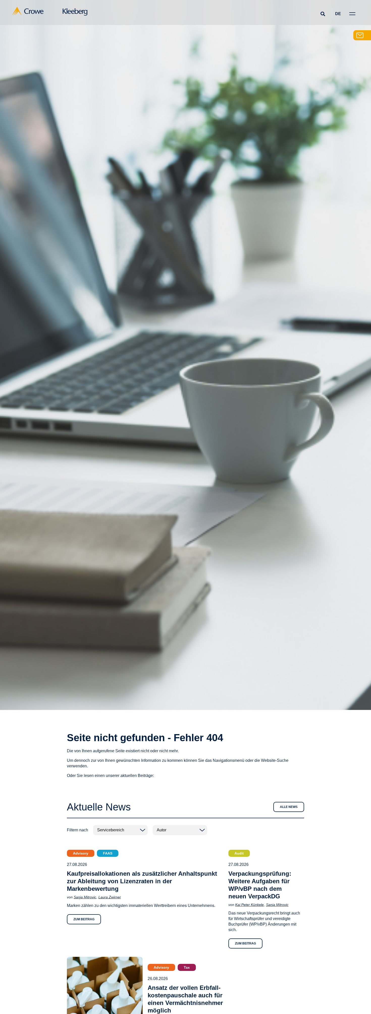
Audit (239, 853)
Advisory (80, 853)
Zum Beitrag (83, 919)
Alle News (289, 807)
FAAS (107, 853)
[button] (323, 14)
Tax (187, 967)
